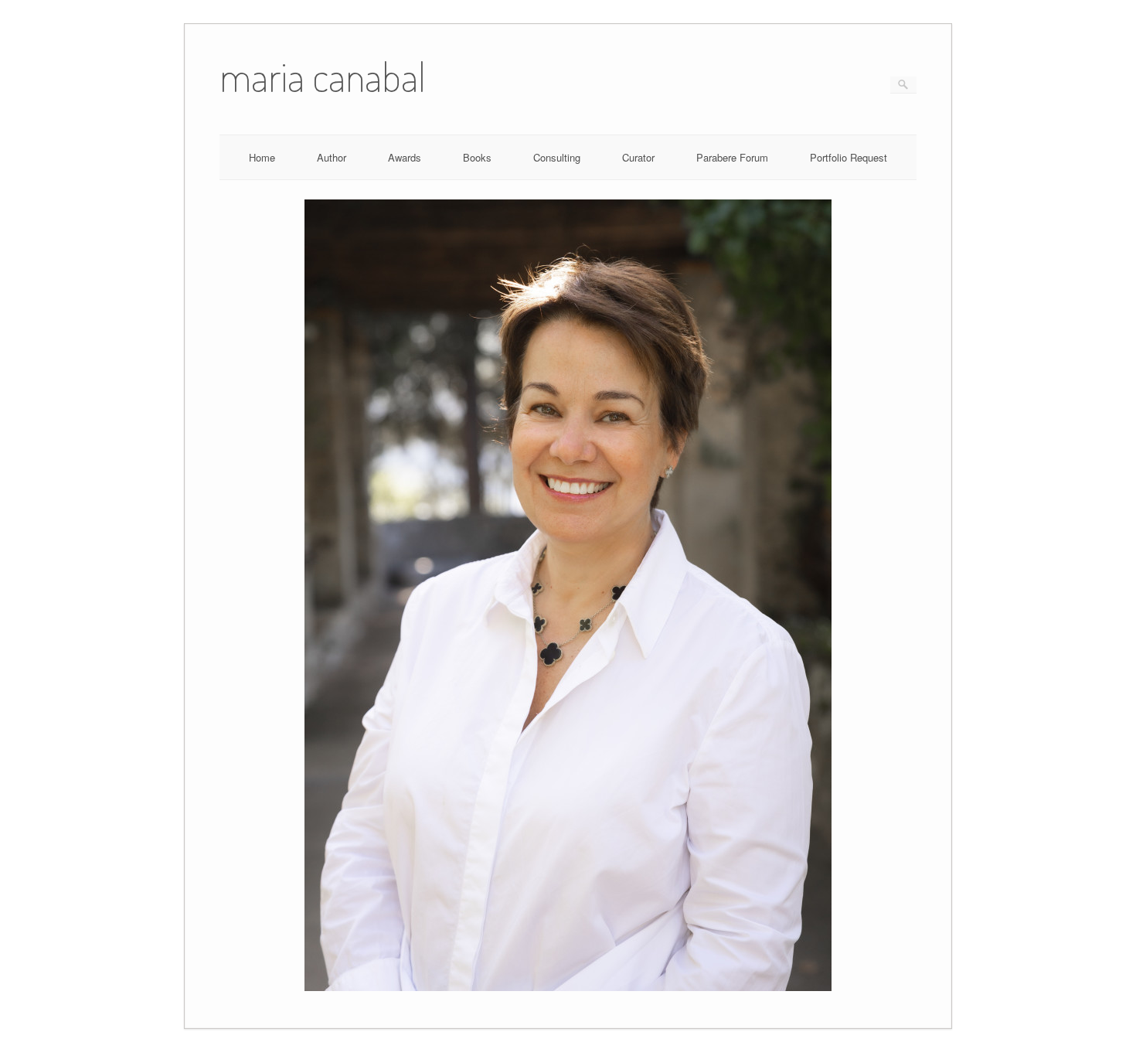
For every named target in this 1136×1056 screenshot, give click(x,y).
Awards (404, 157)
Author (331, 157)
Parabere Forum (732, 157)
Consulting (556, 157)
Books (477, 157)
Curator (638, 157)
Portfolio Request (848, 157)
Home (262, 157)
